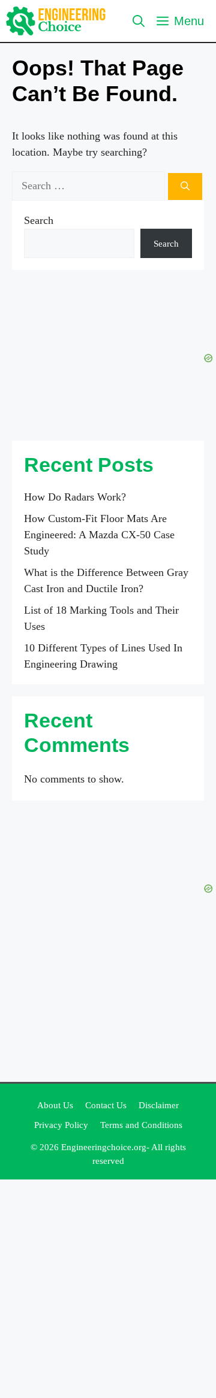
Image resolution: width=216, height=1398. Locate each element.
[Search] (185, 186)
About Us (55, 1105)
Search (38, 220)
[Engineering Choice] (56, 21)
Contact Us (106, 1105)
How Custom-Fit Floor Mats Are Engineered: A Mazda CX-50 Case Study (99, 535)
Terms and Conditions (141, 1125)
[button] (139, 21)
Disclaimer (159, 1105)
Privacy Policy (61, 1125)
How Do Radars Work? (75, 497)
